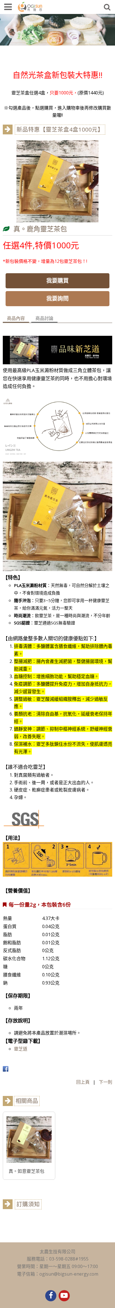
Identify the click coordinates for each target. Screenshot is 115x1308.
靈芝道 (20, 1049)
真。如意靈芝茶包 (26, 1171)
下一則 (105, 1082)
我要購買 (57, 280)
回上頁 (83, 1082)
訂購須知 (28, 1204)
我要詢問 (57, 298)
